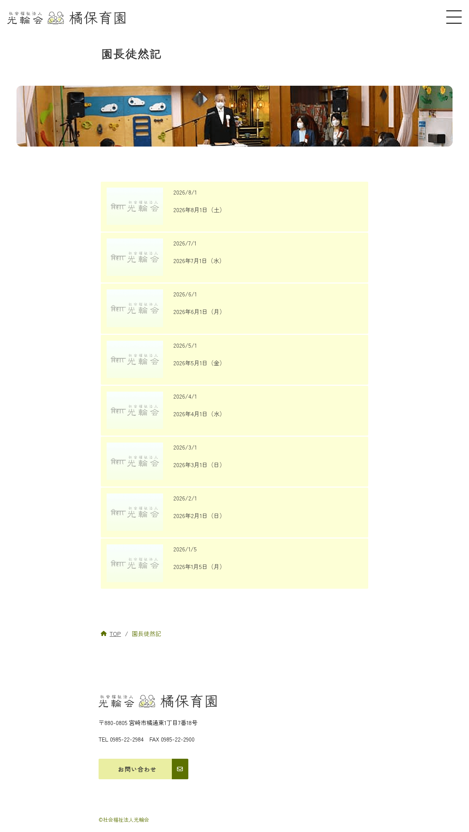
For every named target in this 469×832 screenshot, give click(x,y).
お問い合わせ (137, 769)
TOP (115, 633)
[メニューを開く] (454, 17)
